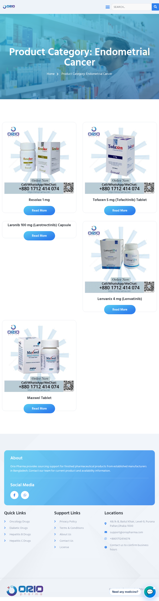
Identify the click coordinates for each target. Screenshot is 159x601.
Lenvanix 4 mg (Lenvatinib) (120, 299)
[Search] (155, 7)
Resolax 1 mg (39, 200)
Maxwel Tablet (39, 398)
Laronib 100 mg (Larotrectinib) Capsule (39, 225)
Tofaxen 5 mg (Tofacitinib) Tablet (120, 200)
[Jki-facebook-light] (14, 495)
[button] (107, 7)
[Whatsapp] (25, 495)
